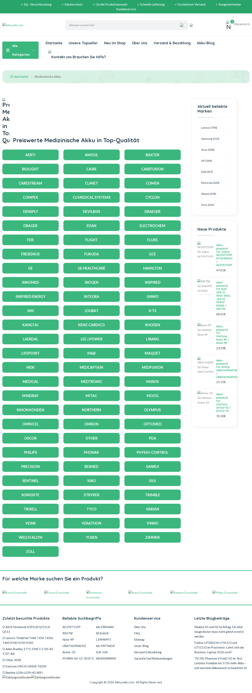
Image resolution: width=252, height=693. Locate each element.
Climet (91, 183)
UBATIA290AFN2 (74, 646)
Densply (30, 211)
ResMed (91, 466)
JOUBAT (91, 311)
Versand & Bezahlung (172, 43)
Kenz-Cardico (91, 325)
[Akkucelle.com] (27, 25)
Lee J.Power (91, 339)
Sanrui (152, 466)
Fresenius (30, 254)
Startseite (53, 43)
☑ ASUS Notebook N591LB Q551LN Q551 (26, 629)
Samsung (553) (210, 138)
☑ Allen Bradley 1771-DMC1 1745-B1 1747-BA (27, 651)
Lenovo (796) (209, 127)
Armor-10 (68, 652)
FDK (30, 240)
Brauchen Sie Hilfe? (89, 57)
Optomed (153, 424)
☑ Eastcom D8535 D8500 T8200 (24, 666)
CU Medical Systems (91, 197)
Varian (152, 509)
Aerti (30, 155)
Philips (30, 452)
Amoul (91, 155)
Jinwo (152, 296)
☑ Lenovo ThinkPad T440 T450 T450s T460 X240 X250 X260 (27, 640)
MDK (30, 367)
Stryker (91, 495)
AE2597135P (71, 627)
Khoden (152, 325)
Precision (30, 466)
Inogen (91, 282)
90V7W (67, 633)
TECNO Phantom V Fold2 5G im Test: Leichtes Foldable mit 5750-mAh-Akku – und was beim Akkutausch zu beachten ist (220, 663)
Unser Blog (141, 646)
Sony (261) (207, 204)
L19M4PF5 (103, 639)
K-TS (152, 311)
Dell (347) (207, 171)
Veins (30, 523)
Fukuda (91, 254)
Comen (152, 183)
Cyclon (152, 197)
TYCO (91, 509)
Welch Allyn (30, 537)
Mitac (91, 396)
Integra (91, 296)
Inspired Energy (30, 296)
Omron (91, 424)
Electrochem (152, 226)
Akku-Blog (206, 43)
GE (30, 268)
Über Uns (139, 43)
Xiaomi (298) (208, 193)
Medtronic (91, 381)
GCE (152, 254)
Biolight (30, 169)
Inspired (152, 282)
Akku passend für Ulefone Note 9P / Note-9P (222, 335)
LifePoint (30, 353)
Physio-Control (152, 452)
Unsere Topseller (83, 43)
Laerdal (30, 339)
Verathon (91, 523)
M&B (91, 353)
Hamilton (152, 268)
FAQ (137, 633)
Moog (152, 396)
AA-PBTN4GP (105, 646)
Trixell (30, 509)
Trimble (152, 495)
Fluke (152, 240)
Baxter (152, 155)
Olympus (152, 410)
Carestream (30, 183)
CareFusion (152, 169)
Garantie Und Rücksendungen (153, 658)
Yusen (91, 537)
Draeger (152, 211)
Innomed (30, 282)
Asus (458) (207, 149)
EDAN (91, 226)
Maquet (152, 353)
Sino (91, 481)
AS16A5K (102, 633)
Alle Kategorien (21, 50)
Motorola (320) (210, 182)
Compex (30, 197)
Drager (30, 226)
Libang (152, 339)
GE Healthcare (91, 268)
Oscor (30, 438)
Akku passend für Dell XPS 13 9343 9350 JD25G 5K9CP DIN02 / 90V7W (223, 296)
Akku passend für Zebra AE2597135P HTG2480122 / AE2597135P (224, 255)
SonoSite (30, 495)
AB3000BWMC (106, 658)
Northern (91, 410)
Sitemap (139, 639)
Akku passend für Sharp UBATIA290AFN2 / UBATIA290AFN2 (226, 369)
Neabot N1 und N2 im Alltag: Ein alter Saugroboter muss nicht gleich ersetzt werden (219, 631)
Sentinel (30, 481)
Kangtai (30, 325)
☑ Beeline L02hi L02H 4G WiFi (22, 672)
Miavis (152, 381)
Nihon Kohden (30, 410)
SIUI (152, 481)
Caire (91, 169)
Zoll (30, 551)
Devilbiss (91, 211)
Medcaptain (91, 367)
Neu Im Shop (115, 43)
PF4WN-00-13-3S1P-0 (78, 658)
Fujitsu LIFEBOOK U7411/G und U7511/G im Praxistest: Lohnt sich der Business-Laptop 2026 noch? (219, 647)
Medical (30, 381)
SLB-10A (102, 652)
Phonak (91, 452)
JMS (30, 311)
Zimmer (152, 537)
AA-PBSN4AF (105, 627)
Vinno (152, 523)
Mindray (30, 396)
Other (91, 438)
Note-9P (68, 639)
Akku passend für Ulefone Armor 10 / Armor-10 (223, 403)
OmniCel (30, 424)
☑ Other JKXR (11, 660)
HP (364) (206, 160)
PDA (152, 438)
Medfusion (152, 367)
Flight (91, 240)
